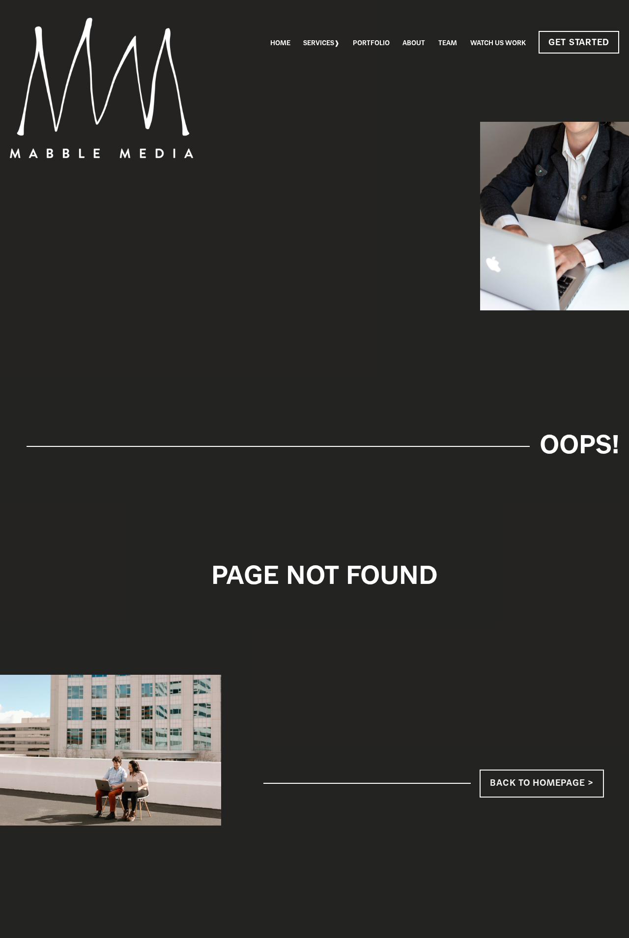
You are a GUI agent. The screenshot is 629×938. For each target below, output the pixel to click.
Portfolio (371, 43)
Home (280, 43)
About (413, 43)
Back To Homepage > (541, 783)
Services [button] (318, 43)
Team (447, 43)
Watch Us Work (498, 43)
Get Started (578, 43)
